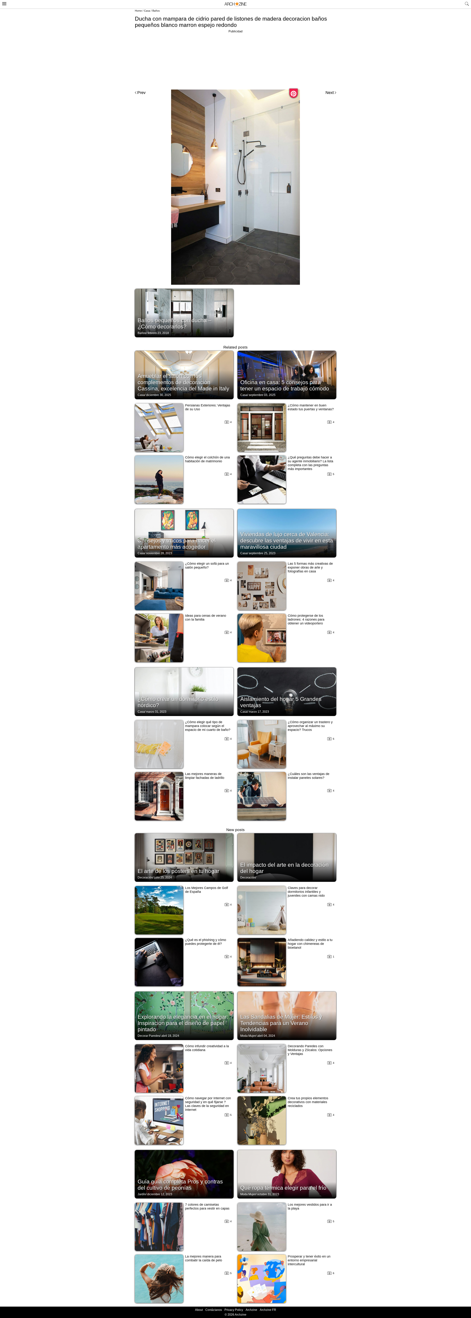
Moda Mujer (248, 1035)
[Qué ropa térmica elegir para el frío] (287, 1174)
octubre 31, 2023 (268, 1194)
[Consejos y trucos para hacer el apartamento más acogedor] (184, 533)
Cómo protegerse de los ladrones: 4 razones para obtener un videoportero (306, 619)
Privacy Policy (233, 1309)
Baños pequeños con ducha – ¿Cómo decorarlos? (174, 323)
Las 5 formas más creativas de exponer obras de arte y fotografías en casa (310, 567)
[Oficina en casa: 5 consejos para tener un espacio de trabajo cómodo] (287, 375)
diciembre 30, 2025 (158, 395)
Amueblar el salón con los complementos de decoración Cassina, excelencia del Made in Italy (183, 382)
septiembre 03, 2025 (262, 395)
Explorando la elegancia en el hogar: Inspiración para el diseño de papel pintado (183, 1023)
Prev (141, 92)
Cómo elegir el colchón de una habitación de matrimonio (207, 459)
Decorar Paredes (149, 1035)
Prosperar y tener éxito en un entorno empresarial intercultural (309, 1260)
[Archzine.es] (235, 4)
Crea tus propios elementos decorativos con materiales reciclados (308, 1102)
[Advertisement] (235, 59)
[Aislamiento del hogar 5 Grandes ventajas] (287, 691)
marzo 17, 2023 (259, 711)
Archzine (251, 1309)
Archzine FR (268, 1309)
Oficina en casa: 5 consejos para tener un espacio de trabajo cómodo (284, 385)
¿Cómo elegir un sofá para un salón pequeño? (207, 565)
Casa (147, 10)
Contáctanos (213, 1309)
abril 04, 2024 (266, 1035)
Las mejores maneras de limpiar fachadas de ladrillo (204, 776)
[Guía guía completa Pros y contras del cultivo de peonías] (184, 1174)
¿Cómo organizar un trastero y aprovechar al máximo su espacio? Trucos (310, 726)
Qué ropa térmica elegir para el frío (283, 1188)
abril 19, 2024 (170, 1035)
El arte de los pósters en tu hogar (178, 871)
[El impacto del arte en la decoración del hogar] (287, 857)
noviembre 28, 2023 (159, 553)
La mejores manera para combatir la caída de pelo (203, 1258)
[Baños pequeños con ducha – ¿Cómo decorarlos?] (184, 313)
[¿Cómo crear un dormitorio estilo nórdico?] (184, 691)
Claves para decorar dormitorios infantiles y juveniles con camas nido (306, 891)
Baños (156, 10)
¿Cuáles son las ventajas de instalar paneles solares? (308, 776)
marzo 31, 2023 (156, 711)
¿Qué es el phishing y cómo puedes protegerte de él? (205, 942)
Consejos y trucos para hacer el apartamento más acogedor (177, 543)
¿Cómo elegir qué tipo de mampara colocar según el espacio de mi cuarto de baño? (207, 726)
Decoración (145, 877)
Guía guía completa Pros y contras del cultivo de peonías (180, 1184)
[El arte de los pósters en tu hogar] (184, 857)
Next (329, 92)
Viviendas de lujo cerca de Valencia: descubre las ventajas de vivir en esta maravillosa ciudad (286, 540)
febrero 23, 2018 (158, 333)
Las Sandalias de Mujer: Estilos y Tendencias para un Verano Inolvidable (281, 1023)
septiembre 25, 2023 (262, 553)
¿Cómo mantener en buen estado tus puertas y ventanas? (311, 407)
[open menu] (4, 3)
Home (138, 10)
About (199, 1309)
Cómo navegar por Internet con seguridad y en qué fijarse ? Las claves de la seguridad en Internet (208, 1104)
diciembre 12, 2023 (159, 1194)
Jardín (142, 1194)
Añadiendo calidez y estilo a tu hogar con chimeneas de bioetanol (310, 943)
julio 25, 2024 (163, 877)
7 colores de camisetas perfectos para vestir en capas (207, 1206)
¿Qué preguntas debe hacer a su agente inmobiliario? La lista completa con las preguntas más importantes (310, 463)
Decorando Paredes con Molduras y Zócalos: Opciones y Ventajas (310, 1050)
